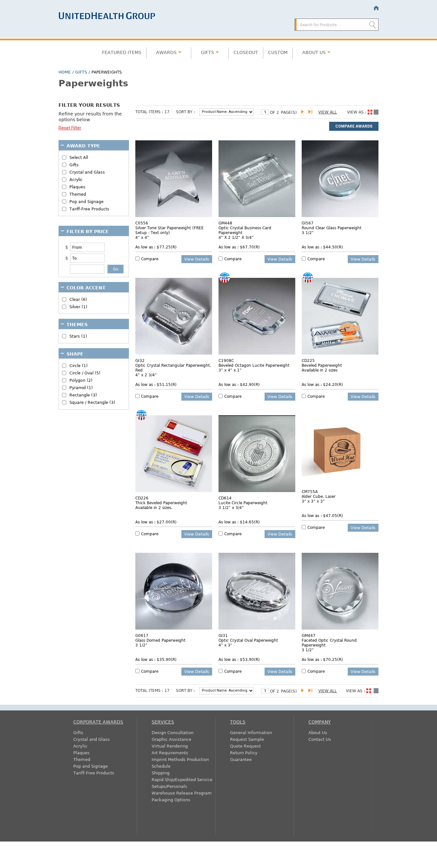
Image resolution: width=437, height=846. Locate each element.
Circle (78, 366)
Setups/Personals (169, 786)
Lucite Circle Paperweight (243, 502)
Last (311, 112)
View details (196, 259)
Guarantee (241, 759)
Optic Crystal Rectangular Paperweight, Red (173, 367)
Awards (166, 52)
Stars (78, 336)
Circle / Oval (84, 373)
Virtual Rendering (170, 746)
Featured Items (121, 52)
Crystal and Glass (87, 172)
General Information (251, 732)
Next (304, 112)
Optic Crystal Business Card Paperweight (245, 230)
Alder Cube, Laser (319, 496)
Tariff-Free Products (89, 209)
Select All (78, 157)
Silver (78, 307)
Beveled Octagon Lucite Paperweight (254, 365)
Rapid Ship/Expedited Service (182, 779)
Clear (78, 299)
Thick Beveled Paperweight (161, 502)
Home (376, 8)
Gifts (207, 52)
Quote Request (245, 746)
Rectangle (83, 395)
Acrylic (76, 179)
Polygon (80, 380)
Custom (278, 52)
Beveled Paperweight (322, 365)
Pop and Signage (86, 202)
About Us (317, 732)
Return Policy (244, 752)
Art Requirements (170, 752)
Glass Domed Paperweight (160, 640)
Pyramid (81, 388)
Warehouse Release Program (182, 793)
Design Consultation (173, 732)
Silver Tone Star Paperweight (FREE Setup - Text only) (169, 230)
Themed (77, 194)
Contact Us (319, 739)
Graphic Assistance (171, 739)
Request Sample (247, 739)
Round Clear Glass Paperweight (332, 227)
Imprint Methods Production (180, 759)
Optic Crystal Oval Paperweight (248, 640)
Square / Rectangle (92, 402)
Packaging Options (171, 799)
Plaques (77, 187)
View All (327, 111)
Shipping (161, 773)
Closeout (246, 52)
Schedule (161, 766)
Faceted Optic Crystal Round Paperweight (329, 642)
